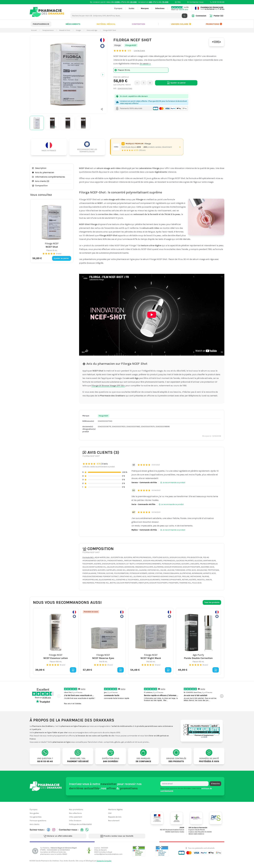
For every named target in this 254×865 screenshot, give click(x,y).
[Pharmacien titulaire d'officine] (139, 851)
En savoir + (145, 63)
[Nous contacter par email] (82, 830)
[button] (102, 109)
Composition (41, 185)
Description (40, 168)
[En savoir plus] (102, 43)
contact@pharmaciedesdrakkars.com (108, 854)
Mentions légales (115, 809)
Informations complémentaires (50, 177)
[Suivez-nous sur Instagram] (54, 830)
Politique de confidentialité (80, 824)
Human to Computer (104, 861)
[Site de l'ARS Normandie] (215, 818)
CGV (110, 813)
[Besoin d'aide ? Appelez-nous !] (87, 829)
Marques (145, 8)
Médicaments (73, 24)
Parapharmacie (41, 24)
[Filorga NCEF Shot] (68, 74)
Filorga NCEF (130, 45)
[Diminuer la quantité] (137, 82)
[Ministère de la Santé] (157, 818)
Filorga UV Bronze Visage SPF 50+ (108, 385)
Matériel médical (106, 24)
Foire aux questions (38, 820)
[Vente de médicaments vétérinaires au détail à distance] (162, 851)
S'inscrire (215, 783)
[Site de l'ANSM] (196, 818)
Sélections (159, 8)
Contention (138, 24)
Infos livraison (75, 820)
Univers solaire (181, 24)
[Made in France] (50, 147)
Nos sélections (75, 813)
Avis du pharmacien (44, 172)
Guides (131, 8)
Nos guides (34, 813)
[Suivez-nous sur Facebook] (48, 830)
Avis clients (34, 824)
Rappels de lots (114, 817)
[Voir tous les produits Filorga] (116, 147)
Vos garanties (36, 817)
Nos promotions (76, 809)
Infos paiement (75, 817)
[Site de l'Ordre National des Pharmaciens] (176, 818)
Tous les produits (211, 602)
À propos (118, 8)
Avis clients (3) (42, 181)
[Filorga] (216, 42)
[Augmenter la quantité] (150, 82)
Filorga (117, 45)
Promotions (212, 24)
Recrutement (113, 820)
